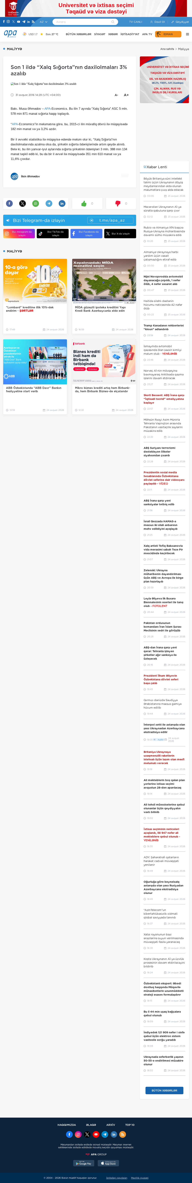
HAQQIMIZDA (67, 1124)
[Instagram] (8, 22)
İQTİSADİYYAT (130, 34)
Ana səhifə (167, 48)
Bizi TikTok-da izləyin (55, 233)
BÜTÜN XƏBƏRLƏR (78, 34)
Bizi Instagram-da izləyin (22, 233)
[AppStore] (108, 1163)
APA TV (147, 34)
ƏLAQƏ (91, 1124)
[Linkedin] (28, 22)
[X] (13, 22)
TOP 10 (129, 1124)
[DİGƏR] (186, 34)
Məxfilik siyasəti (139, 1177)
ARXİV (110, 1124)
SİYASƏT (99, 34)
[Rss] (33, 22)
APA (47, 108)
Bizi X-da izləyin (121, 233)
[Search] (113, 22)
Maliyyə (183, 49)
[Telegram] (23, 22)
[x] (87, 1135)
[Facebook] (4, 22)
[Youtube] (18, 22)
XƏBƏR (113, 34)
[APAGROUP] (96, 1154)
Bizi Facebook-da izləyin (89, 233)
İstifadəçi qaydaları (116, 1177)
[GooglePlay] (83, 1163)
